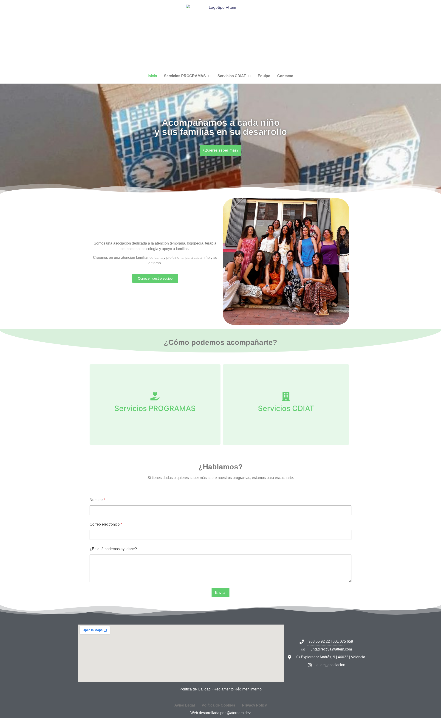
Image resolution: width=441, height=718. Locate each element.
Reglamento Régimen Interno (238, 689)
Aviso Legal (184, 705)
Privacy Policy (254, 705)
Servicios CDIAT (232, 76)
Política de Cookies (218, 705)
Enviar (220, 592)
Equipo (264, 76)
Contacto (285, 76)
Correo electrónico (106, 524)
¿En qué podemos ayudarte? (113, 549)
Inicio (152, 76)
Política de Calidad (195, 689)
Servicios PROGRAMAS (185, 76)
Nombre (97, 500)
